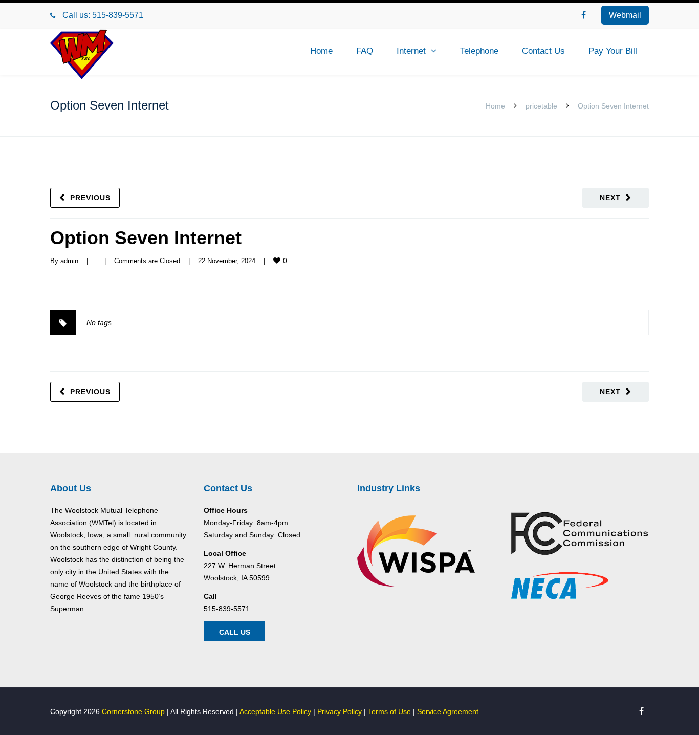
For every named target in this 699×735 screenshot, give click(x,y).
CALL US (234, 632)
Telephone (479, 51)
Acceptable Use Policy (275, 711)
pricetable (541, 106)
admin (69, 261)
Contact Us (543, 51)
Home (321, 51)
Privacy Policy (339, 711)
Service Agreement (447, 711)
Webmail (625, 15)
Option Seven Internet (146, 237)
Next (610, 197)
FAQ (364, 51)
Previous (90, 197)
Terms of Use (389, 711)
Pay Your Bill (612, 51)
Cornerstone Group (133, 711)
